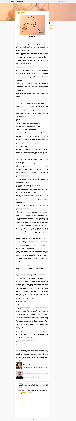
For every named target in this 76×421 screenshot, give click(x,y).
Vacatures (51, 26)
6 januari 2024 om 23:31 (24, 397)
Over (51, 27)
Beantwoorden (21, 387)
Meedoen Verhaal (52, 25)
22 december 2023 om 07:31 (26, 383)
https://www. (28, 377)
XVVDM (51, 28)
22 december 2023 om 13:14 (28, 392)
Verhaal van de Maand (17, 1)
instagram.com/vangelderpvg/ (35, 377)
